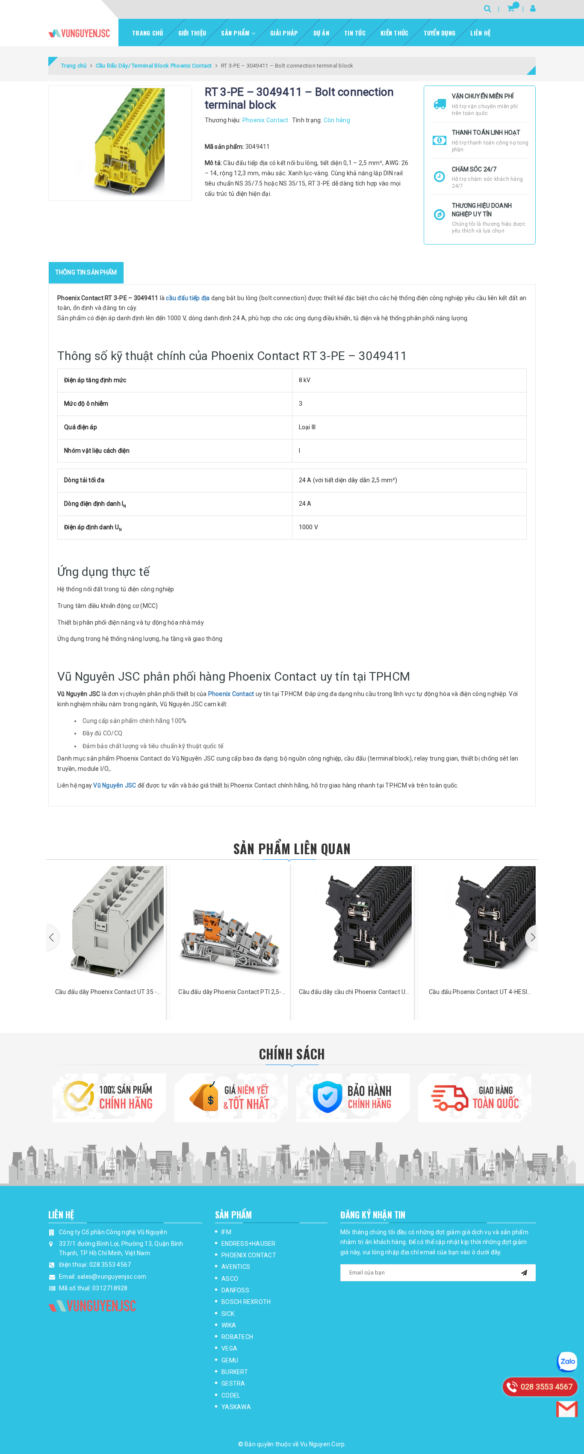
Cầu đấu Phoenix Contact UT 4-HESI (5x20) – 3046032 (478, 992)
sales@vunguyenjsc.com (111, 1276)
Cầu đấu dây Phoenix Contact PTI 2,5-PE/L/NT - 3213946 (229, 992)
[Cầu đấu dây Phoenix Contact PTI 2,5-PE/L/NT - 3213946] (230, 924)
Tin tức (355, 32)
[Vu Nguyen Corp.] (79, 33)
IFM (226, 1232)
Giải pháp (284, 32)
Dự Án (321, 32)
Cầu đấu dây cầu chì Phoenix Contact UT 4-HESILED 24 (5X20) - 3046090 (354, 992)
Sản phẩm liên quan (292, 848)
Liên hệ (480, 32)
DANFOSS (235, 1290)
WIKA (228, 1325)
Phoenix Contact (231, 693)
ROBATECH (237, 1336)
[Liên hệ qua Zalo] (567, 1362)
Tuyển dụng (440, 32)
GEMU (229, 1360)
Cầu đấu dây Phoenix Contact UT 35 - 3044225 (106, 992)
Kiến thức (394, 32)
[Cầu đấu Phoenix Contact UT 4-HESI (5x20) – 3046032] (478, 924)
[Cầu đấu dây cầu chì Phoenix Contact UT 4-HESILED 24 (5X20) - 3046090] (354, 924)
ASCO (229, 1278)
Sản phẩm (236, 32)
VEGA (229, 1348)
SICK (227, 1313)
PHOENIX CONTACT (248, 1255)
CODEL (230, 1395)
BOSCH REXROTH (246, 1301)
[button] (52, 937)
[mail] (524, 1272)
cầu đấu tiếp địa (187, 298)
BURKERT (234, 1371)
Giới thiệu (192, 32)
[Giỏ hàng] (510, 8)
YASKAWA (236, 1407)
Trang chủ (147, 32)
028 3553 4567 (110, 1264)
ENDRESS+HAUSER (248, 1243)
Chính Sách (292, 1053)
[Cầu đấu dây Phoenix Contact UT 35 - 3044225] (106, 924)
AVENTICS (235, 1266)
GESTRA (233, 1383)
